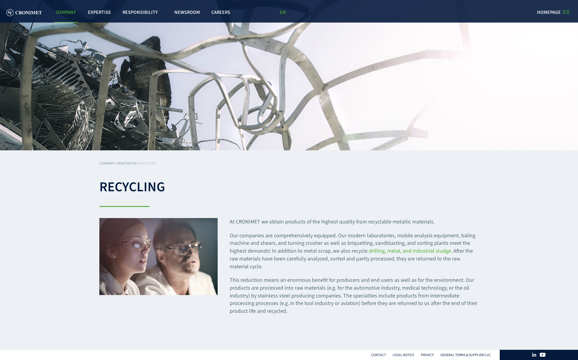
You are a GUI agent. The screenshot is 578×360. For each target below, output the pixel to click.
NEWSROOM (187, 12)
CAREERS (220, 12)
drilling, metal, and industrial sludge (410, 251)
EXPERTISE (99, 12)
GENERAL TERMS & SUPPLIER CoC (465, 355)
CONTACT (378, 355)
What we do (127, 163)
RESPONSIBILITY (140, 12)
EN (283, 12)
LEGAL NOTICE (403, 355)
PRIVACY (427, 355)
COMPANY (66, 12)
